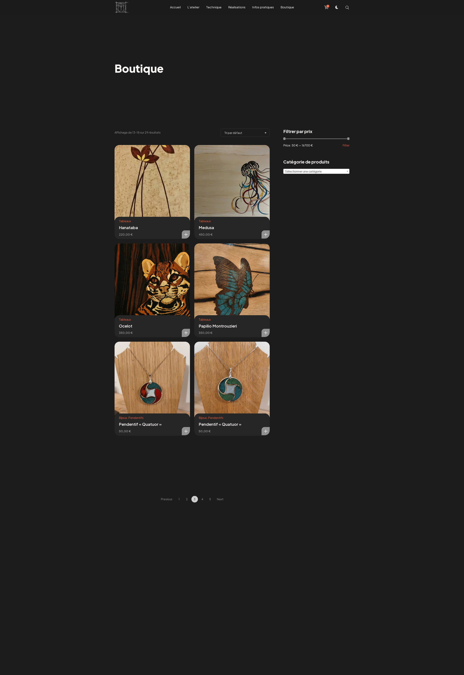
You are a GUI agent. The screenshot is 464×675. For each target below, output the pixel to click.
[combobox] (316, 171)
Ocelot (125, 325)
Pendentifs (136, 418)
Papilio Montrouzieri (218, 325)
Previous (166, 499)
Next (220, 499)
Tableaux (125, 221)
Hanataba (128, 227)
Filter (346, 145)
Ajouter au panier (186, 234)
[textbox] (316, 171)
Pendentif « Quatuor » (140, 424)
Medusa (206, 227)
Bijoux (123, 418)
